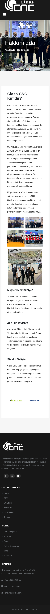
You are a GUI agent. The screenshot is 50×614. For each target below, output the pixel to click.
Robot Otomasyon (11, 546)
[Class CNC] (25, 446)
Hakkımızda (9, 556)
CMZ (6, 498)
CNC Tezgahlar (10, 532)
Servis (6, 541)
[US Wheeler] (17, 400)
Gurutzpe (8, 503)
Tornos (7, 517)
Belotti (6, 493)
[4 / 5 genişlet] (39, 233)
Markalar (7, 536)
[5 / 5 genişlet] (39, 251)
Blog (6, 551)
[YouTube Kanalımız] (18, 476)
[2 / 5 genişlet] (39, 219)
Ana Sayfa (9, 50)
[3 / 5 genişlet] (21, 233)
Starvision (8, 508)
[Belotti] (35, 400)
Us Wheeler (9, 512)
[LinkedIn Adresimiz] (12, 476)
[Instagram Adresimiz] (6, 476)
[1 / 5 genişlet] (21, 219)
